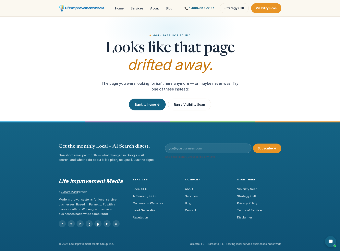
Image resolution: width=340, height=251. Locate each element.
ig (89, 224)
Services (137, 8)
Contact (190, 210)
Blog (169, 8)
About (154, 8)
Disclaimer (244, 217)
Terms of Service (249, 210)
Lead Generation (144, 210)
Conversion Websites (148, 203)
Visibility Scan (266, 8)
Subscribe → (267, 148)
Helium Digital (70, 191)
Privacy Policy (247, 203)
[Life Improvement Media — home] (82, 8)
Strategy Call (234, 8)
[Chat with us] (330, 241)
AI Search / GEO (144, 196)
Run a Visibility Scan (189, 104)
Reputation (140, 217)
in (80, 224)
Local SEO (140, 189)
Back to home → (147, 104)
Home (119, 8)
